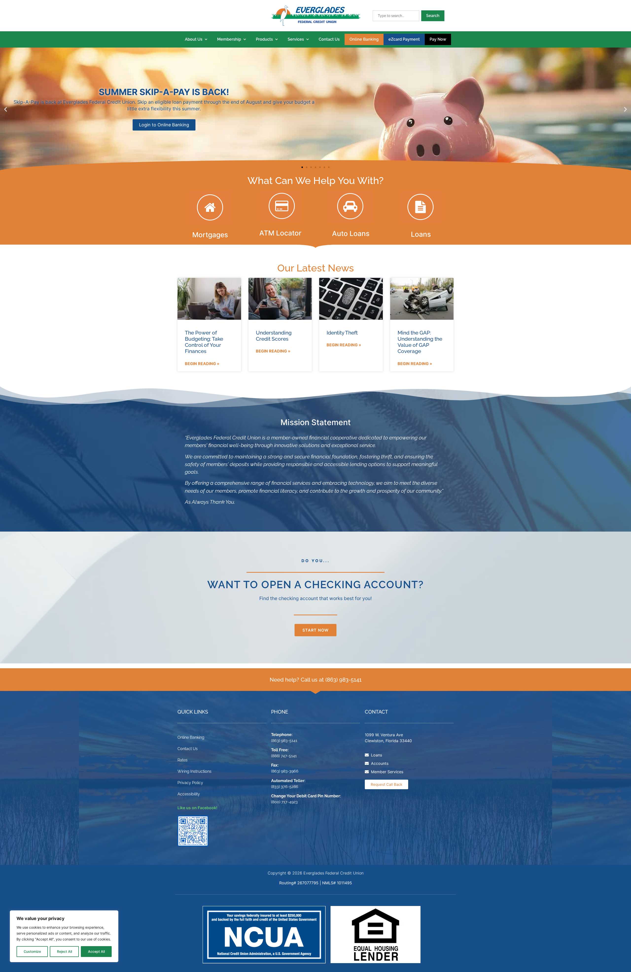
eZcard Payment (404, 39)
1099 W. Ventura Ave (384, 734)
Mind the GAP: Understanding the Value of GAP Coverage (420, 342)
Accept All (96, 951)
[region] (64, 936)
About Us (193, 39)
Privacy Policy (190, 782)
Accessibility (188, 794)
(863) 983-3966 (284, 771)
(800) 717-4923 (284, 802)
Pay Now (438, 39)
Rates (182, 760)
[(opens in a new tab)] (351, 299)
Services (296, 39)
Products (264, 39)
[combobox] (396, 15)
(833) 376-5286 (284, 786)
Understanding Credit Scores (274, 336)
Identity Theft (342, 333)
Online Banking (364, 39)
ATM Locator (280, 233)
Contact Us (329, 39)
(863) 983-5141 (343, 679)
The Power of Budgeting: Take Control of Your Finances (204, 342)
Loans (421, 234)
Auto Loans (350, 233)
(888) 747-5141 (284, 756)
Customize (32, 951)
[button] (5, 109)
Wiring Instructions (194, 771)
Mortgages (210, 235)
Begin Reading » (202, 363)
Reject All (64, 951)
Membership (229, 39)
